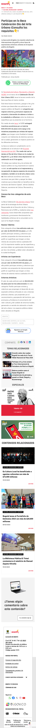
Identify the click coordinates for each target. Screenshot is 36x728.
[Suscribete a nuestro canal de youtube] (24, 698)
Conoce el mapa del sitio (13, 660)
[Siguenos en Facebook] (10, 698)
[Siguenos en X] (17, 698)
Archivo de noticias (11, 667)
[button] (18, 343)
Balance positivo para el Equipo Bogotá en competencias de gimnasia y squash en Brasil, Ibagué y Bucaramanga (22, 374)
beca (16, 123)
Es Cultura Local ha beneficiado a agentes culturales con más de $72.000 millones (17, 474)
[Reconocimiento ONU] (7, 713)
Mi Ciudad (10, 8)
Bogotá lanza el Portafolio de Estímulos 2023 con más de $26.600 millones (18, 519)
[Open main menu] (13, 3)
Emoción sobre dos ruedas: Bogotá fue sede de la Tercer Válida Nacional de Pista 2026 (22, 355)
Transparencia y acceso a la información (14, 671)
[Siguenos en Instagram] (20, 698)
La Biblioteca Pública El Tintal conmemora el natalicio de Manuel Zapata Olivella (18, 561)
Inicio (3, 8)
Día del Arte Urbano (23, 202)
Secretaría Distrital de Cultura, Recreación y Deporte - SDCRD (14, 322)
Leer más (30, 484)
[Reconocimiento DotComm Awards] (15, 713)
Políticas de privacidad (17, 721)
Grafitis (5, 316)
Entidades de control (12, 663)
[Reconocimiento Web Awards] (25, 713)
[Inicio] (5, 3)
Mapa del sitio (8, 721)
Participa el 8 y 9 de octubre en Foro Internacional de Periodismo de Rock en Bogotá (23, 364)
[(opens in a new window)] (27, 343)
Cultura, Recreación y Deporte (13, 10)
